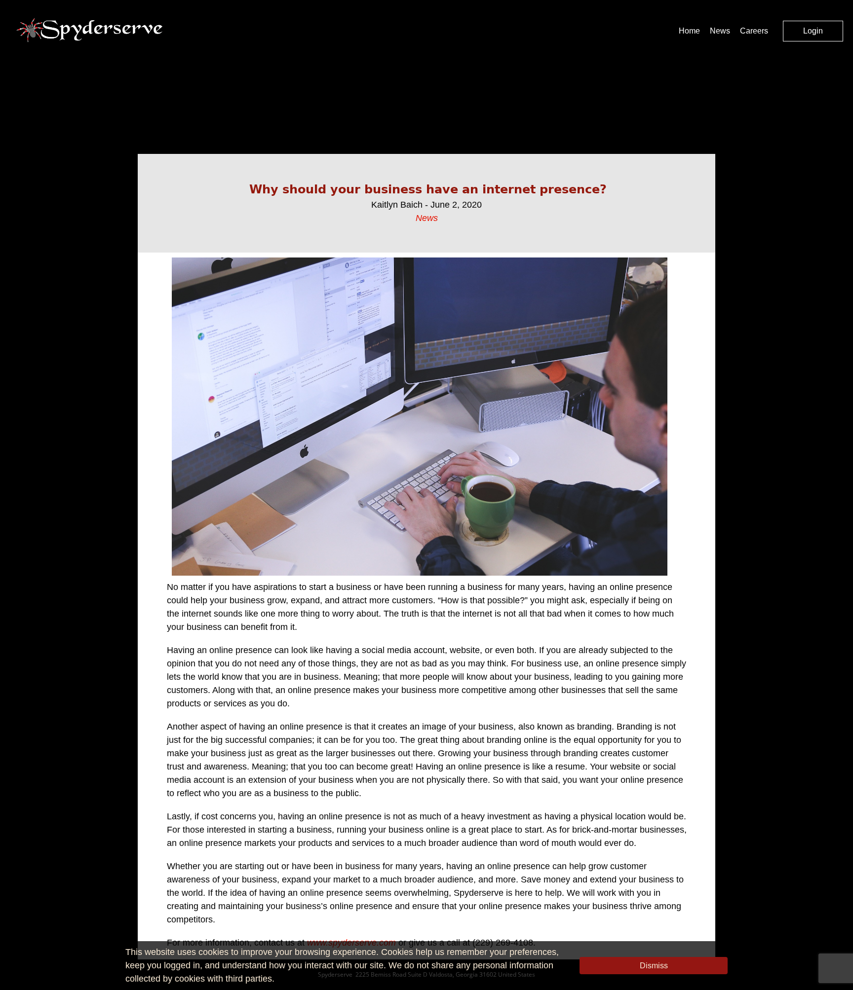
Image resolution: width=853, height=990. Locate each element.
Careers (754, 31)
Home (689, 31)
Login (813, 31)
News (720, 31)
